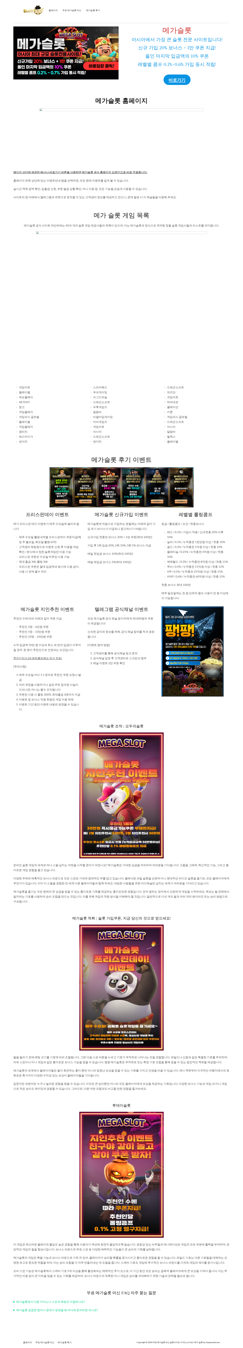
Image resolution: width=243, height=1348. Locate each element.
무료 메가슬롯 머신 (161, 1342)
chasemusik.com (213, 1342)
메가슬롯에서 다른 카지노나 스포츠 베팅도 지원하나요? (50, 1301)
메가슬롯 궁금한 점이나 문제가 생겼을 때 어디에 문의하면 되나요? (57, 1310)
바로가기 (177, 79)
